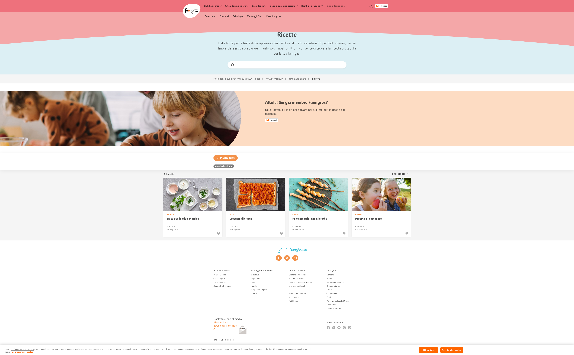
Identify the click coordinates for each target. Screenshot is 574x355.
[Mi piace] (219, 233)
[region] (287, 350)
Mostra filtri (227, 158)
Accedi (384, 6)
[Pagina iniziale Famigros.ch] (191, 11)
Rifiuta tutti (428, 350)
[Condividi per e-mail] (295, 258)
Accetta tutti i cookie (451, 350)
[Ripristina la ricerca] (342, 65)
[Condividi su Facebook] (279, 258)
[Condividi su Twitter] (287, 258)
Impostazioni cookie (223, 340)
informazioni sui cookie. (22, 352)
